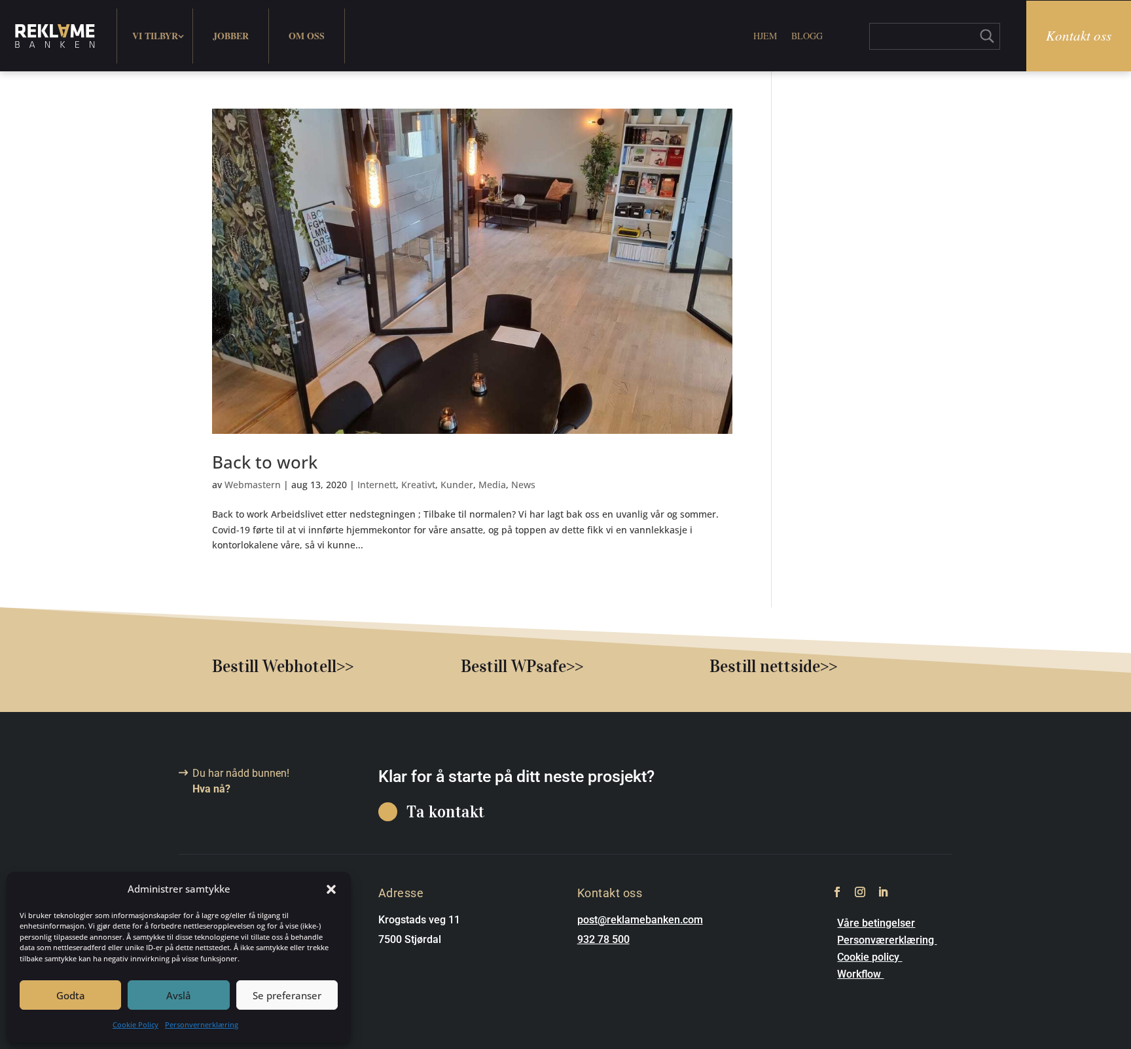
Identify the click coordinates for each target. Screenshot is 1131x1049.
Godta (70, 995)
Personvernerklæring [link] (201, 1024)
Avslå (178, 995)
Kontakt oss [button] (1078, 35)
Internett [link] (376, 484)
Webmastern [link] (252, 484)
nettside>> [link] (798, 666)
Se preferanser (287, 995)
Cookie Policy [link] (135, 1024)
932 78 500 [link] (603, 939)
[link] (55, 36)
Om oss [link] (307, 36)
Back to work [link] (264, 462)
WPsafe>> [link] (547, 666)
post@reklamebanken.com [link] (640, 920)
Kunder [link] (456, 484)
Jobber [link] (231, 36)
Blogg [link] (807, 35)
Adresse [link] (401, 893)
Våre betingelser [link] (876, 923)
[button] (331, 889)
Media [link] (492, 484)
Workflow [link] (860, 974)
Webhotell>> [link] (307, 666)
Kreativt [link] (418, 484)
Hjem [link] (765, 35)
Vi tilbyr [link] (155, 36)
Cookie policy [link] (869, 957)
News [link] (523, 484)
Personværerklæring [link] (887, 940)
